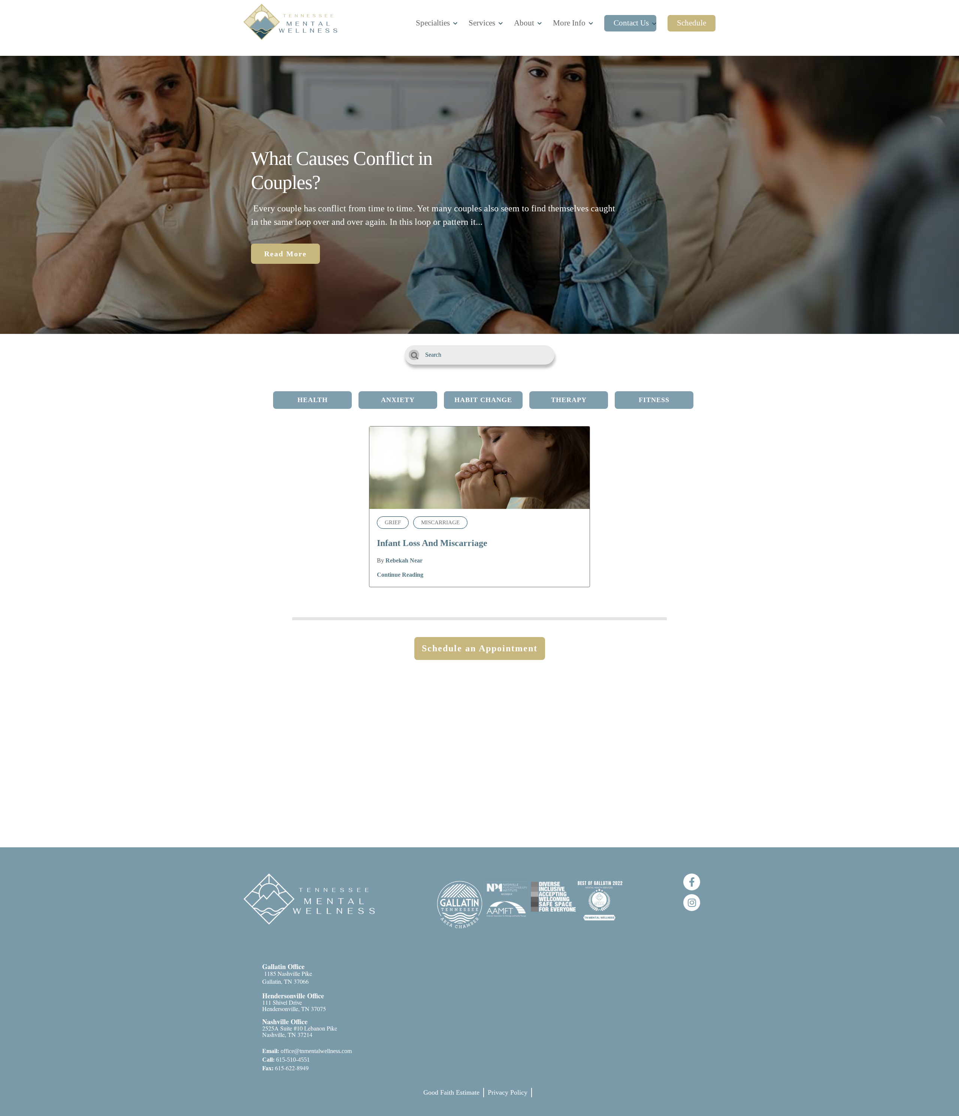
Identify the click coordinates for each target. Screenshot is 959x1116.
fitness (654, 400)
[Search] (414, 355)
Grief (393, 522)
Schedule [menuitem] (691, 22)
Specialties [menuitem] (433, 22)
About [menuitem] (524, 22)
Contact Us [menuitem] (631, 22)
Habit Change (483, 400)
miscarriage (440, 522)
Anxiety (398, 400)
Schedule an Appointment (480, 648)
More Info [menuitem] (569, 22)
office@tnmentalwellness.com (307, 1051)
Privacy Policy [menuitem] (507, 1092)
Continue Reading (400, 574)
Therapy (569, 400)
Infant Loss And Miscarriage (432, 543)
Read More (285, 254)
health (312, 400)
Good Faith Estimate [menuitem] (451, 1092)
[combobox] (479, 355)
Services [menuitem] (482, 22)
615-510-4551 (286, 1059)
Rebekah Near (404, 560)
